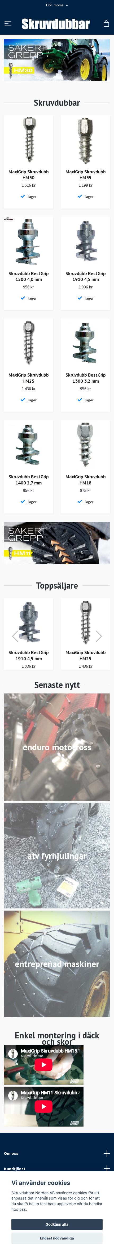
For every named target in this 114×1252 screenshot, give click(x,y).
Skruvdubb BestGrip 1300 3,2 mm (85, 389)
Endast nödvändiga (57, 1238)
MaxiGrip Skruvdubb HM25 (28, 389)
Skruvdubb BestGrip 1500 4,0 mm (28, 288)
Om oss (11, 1164)
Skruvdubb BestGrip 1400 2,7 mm (28, 491)
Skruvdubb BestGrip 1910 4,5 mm (85, 288)
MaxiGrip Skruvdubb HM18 (85, 491)
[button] (15, 647)
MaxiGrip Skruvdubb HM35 (85, 186)
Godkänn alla (57, 1224)
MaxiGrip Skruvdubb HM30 (28, 186)
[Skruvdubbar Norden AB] (64, 26)
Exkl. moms (55, 5)
